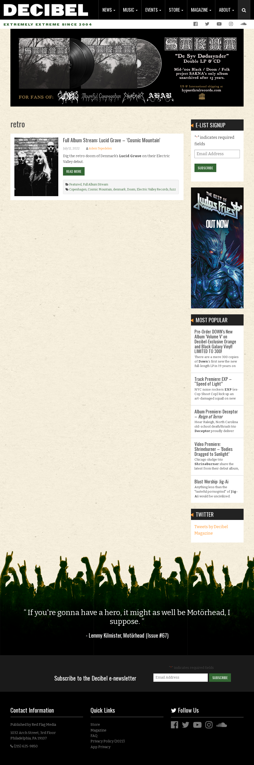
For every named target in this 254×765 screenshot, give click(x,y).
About (225, 9)
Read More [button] (73, 171)
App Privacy (100, 747)
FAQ (94, 736)
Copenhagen (78, 189)
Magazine (200, 9)
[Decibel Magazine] (46, 8)
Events (152, 9)
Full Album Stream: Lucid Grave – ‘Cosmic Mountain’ (111, 140)
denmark (119, 189)
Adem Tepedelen (100, 148)
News (107, 9)
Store (175, 9)
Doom (131, 189)
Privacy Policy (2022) (108, 741)
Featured (75, 184)
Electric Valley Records (152, 189)
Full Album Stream (95, 184)
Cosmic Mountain (100, 189)
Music (129, 9)
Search (246, 15)
